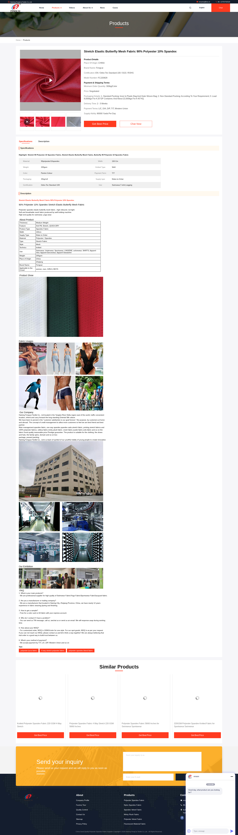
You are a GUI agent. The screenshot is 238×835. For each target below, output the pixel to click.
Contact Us (80, 814)
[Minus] (231, 776)
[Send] (232, 831)
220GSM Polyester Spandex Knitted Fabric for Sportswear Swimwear (142, 725)
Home (41, 8)
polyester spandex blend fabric (81, 651)
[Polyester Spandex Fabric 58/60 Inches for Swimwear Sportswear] (92, 698)
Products (56, 8)
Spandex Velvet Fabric (133, 810)
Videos (72, 8)
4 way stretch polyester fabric (52, 651)
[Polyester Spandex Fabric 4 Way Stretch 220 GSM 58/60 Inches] (40, 698)
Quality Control (82, 810)
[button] (80, 122)
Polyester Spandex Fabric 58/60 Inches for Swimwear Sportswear (88, 725)
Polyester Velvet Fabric (133, 819)
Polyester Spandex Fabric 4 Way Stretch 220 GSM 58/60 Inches (39, 725)
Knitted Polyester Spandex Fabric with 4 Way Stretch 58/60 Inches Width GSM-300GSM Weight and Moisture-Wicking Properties (197, 725)
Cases (115, 8)
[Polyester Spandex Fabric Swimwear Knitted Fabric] (50, 80)
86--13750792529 (223, 2)
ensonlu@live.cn (204, 2)
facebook (182, 818)
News (102, 8)
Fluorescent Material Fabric (135, 824)
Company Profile (82, 800)
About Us (87, 8)
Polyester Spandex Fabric (134, 800)
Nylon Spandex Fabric (132, 805)
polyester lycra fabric (29, 651)
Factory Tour (81, 805)
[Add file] (189, 831)
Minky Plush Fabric (131, 814)
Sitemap (79, 819)
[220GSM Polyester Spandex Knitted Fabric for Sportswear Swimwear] (145, 698)
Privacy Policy (81, 824)
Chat (221, 8)
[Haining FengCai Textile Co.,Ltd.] (16, 7)
